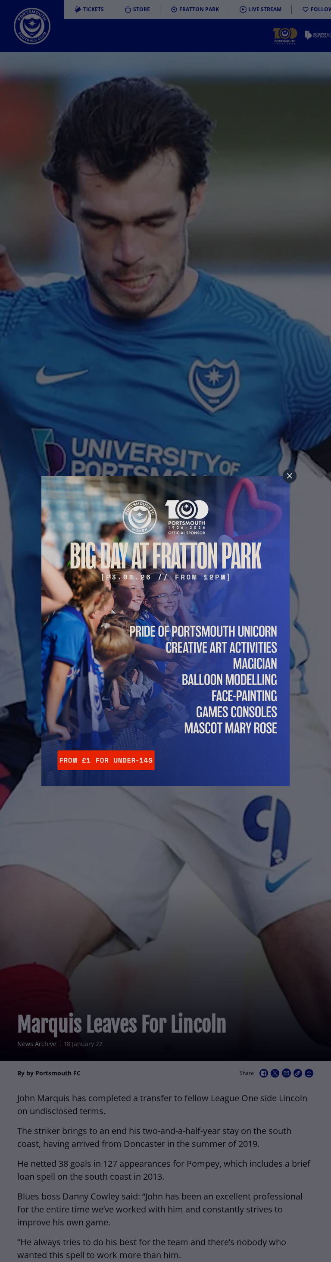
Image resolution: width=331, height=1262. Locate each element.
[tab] (289, 475)
